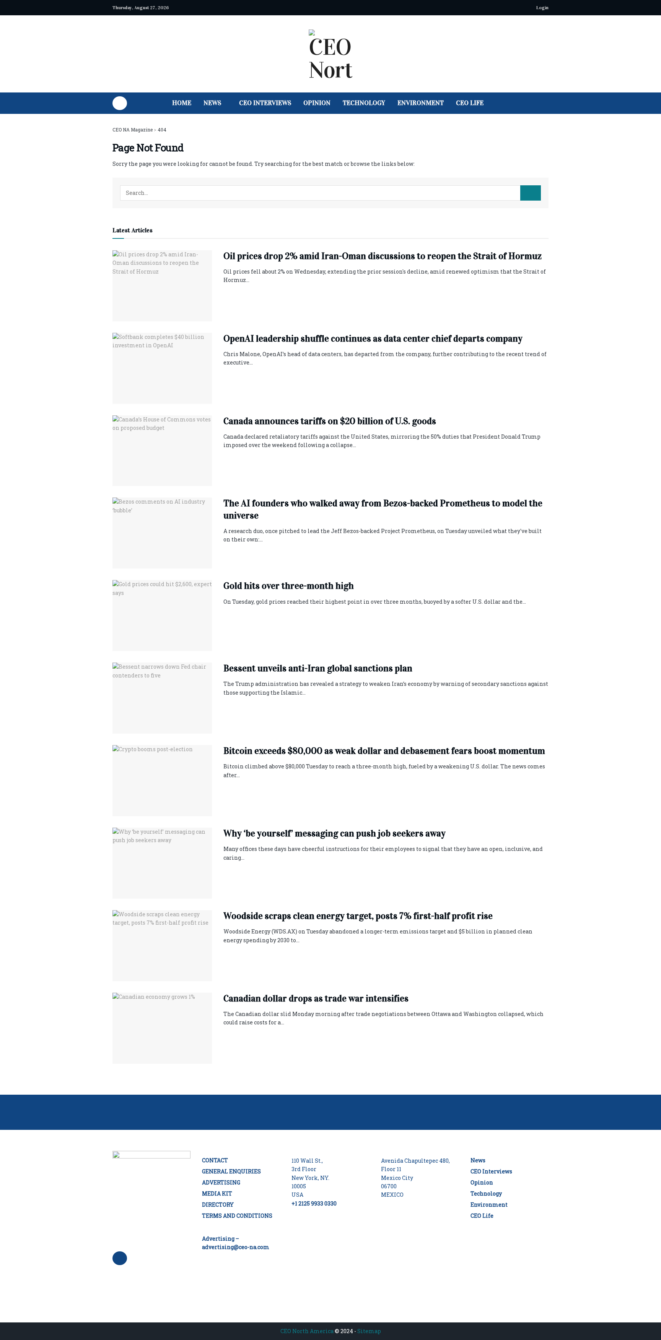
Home (181, 103)
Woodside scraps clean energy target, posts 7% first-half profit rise (358, 916)
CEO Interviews (265, 103)
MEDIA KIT (217, 1193)
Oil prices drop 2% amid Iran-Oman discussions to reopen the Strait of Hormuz (382, 256)
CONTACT (215, 1160)
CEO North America (307, 1331)
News (212, 103)
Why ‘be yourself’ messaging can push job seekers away (334, 833)
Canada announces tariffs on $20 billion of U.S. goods (329, 421)
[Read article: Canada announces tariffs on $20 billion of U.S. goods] (162, 450)
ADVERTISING (221, 1182)
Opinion (316, 103)
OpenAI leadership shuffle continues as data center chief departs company (373, 338)
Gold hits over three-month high (288, 585)
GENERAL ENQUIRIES (231, 1171)
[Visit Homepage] (330, 54)
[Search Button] (546, 103)
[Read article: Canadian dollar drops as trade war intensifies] (162, 1028)
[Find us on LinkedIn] (119, 103)
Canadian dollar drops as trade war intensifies (316, 998)
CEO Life (470, 103)
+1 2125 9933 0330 (314, 1203)
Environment (420, 103)
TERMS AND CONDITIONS (237, 1215)
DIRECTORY (218, 1204)
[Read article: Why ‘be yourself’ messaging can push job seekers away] (162, 863)
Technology (364, 103)
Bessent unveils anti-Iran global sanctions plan (317, 668)
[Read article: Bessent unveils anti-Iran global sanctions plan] (162, 698)
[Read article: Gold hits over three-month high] (162, 615)
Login (542, 7)
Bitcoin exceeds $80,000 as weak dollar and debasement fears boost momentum (384, 751)
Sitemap (369, 1331)
